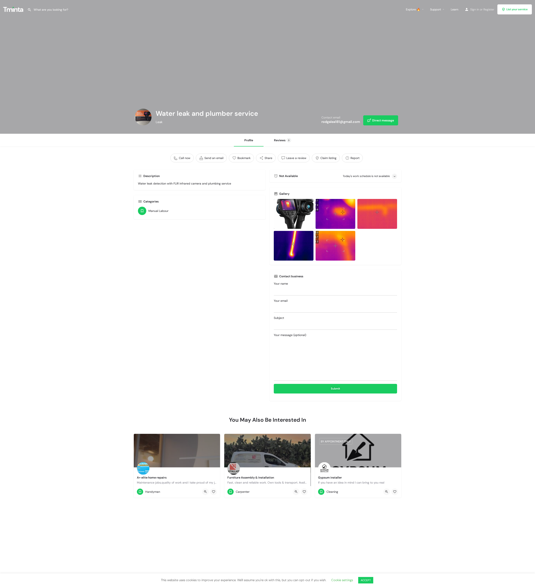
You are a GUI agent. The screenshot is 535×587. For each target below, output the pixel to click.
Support (435, 9)
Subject (279, 318)
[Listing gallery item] (293, 214)
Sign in (474, 9)
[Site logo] (13, 9)
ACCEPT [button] (366, 580)
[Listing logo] (143, 117)
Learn (454, 9)
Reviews (282, 140)
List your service (517, 9)
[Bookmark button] (213, 491)
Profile (248, 140)
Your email (281, 301)
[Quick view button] (205, 491)
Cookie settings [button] (342, 580)
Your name (281, 283)
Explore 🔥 (413, 9)
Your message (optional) (290, 335)
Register (488, 9)
